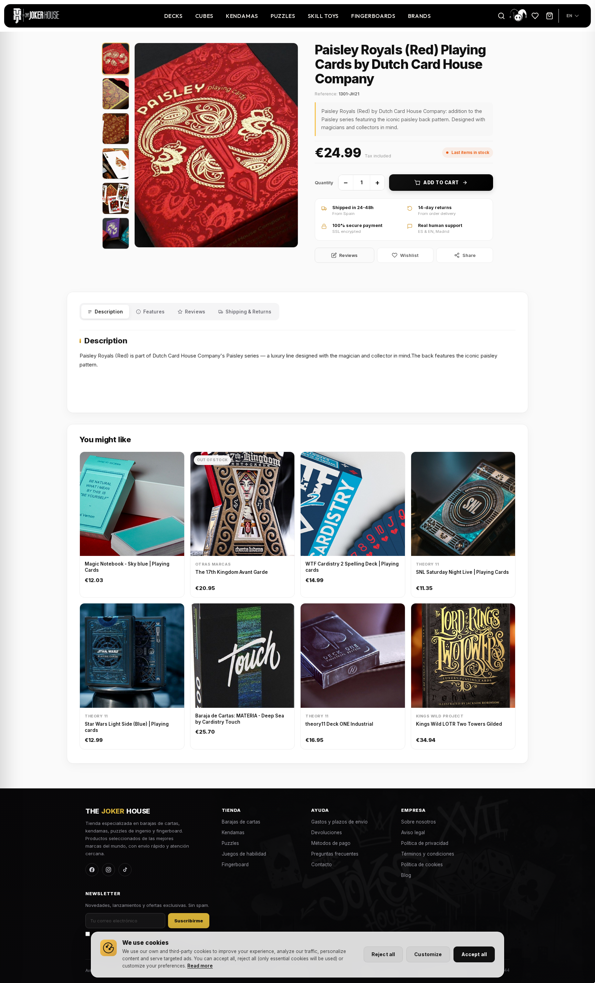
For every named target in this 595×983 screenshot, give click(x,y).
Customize (428, 954)
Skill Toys (323, 15)
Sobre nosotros (418, 822)
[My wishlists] (535, 16)
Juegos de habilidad (244, 854)
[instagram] (108, 869)
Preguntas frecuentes (334, 854)
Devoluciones (326, 832)
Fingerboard (235, 864)
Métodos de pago (331, 843)
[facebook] (91, 869)
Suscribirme (188, 920)
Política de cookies (422, 864)
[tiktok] (125, 869)
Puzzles (283, 15)
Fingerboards (373, 15)
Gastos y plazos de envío (339, 822)
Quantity (324, 182)
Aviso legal (413, 832)
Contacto (321, 864)
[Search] (501, 16)
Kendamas (242, 15)
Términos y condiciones (427, 854)
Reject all (383, 954)
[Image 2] (115, 93)
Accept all (474, 954)
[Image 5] (115, 198)
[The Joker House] (36, 15)
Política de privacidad (424, 843)
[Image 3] (115, 129)
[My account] (518, 15)
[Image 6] (115, 233)
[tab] (105, 312)
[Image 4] (115, 163)
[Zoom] (216, 145)
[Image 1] (115, 59)
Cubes (204, 15)
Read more (200, 966)
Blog (406, 875)
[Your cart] (549, 16)
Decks (173, 15)
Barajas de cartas (241, 822)
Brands (419, 15)
